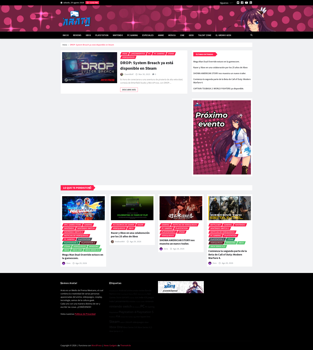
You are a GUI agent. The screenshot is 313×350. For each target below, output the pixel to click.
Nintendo (118, 35)
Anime (161, 35)
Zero (68, 263)
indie (141, 297)
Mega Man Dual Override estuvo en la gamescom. (216, 61)
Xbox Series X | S (116, 331)
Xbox (88, 35)
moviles (132, 301)
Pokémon (112, 317)
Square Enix (145, 316)
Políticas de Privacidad (85, 314)
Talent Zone (204, 35)
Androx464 (120, 241)
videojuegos (138, 322)
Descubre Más (129, 89)
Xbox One (116, 327)
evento (132, 298)
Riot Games (129, 317)
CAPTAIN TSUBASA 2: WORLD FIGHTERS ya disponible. (218, 88)
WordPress (96, 345)
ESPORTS (125, 297)
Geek (191, 35)
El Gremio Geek (223, 35)
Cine (182, 35)
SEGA (138, 317)
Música (172, 35)
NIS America (136, 307)
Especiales (148, 35)
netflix (143, 301)
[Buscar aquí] (251, 35)
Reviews (77, 35)
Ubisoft (128, 322)
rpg (134, 317)
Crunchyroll (124, 294)
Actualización (113, 291)
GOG (136, 297)
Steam (114, 321)
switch (122, 322)
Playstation (113, 312)
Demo (131, 294)
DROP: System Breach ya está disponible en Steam (92, 44)
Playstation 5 (145, 312)
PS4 (118, 316)
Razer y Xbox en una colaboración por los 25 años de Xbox (220, 67)
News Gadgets (110, 345)
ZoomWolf (128, 74)
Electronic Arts (142, 294)
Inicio (66, 35)
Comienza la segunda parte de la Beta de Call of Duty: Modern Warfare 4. (227, 254)
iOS (145, 297)
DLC (135, 293)
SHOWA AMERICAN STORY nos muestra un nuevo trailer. (219, 73)
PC (142, 306)
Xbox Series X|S (145, 327)
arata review (139, 290)
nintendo (149, 301)
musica (138, 301)
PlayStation (101, 35)
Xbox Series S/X (130, 327)
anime (130, 290)
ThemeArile (125, 345)
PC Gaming (132, 35)
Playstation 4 (127, 312)
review (123, 317)
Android (122, 290)
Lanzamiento (121, 301)
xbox (146, 322)
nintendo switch (120, 306)
